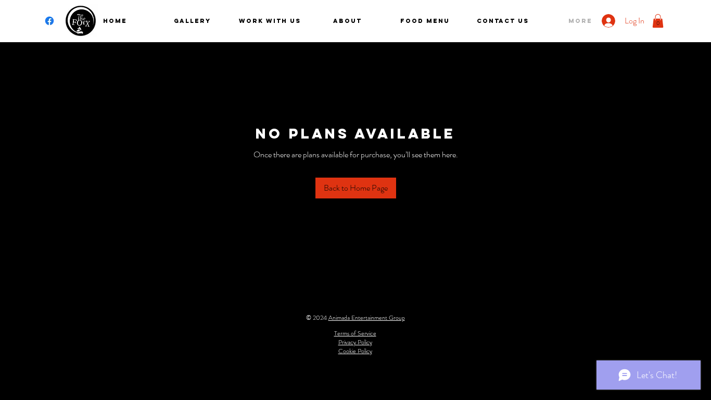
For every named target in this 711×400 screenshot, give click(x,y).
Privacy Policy (355, 342)
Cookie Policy (355, 351)
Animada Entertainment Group (366, 317)
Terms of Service (355, 333)
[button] (658, 21)
